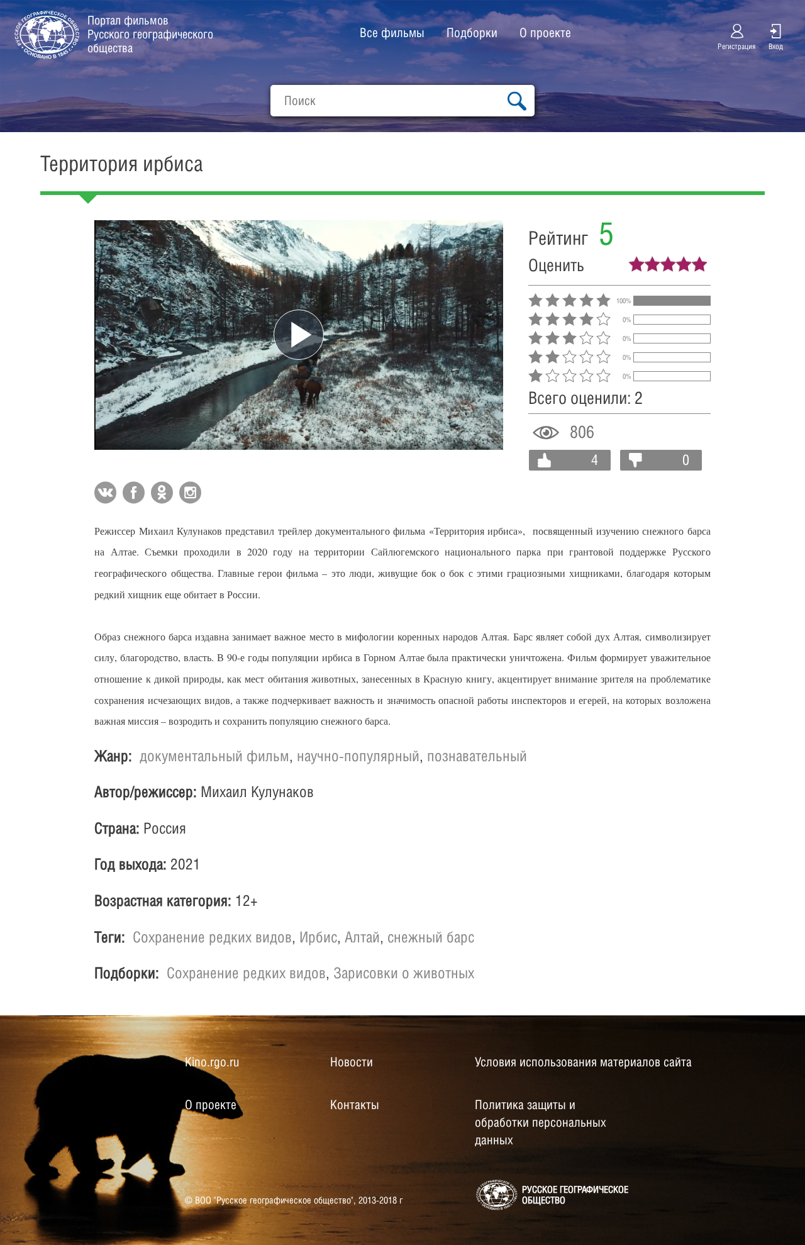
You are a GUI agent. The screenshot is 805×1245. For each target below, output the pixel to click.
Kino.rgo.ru (212, 1061)
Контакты (354, 1104)
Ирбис (318, 937)
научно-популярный (358, 755)
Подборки (472, 32)
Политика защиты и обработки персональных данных (540, 1122)
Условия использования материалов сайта (583, 1061)
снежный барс (430, 937)
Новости (351, 1061)
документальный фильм (214, 755)
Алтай (362, 937)
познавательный (477, 755)
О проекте (545, 32)
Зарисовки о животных (403, 972)
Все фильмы (392, 32)
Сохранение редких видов (212, 937)
